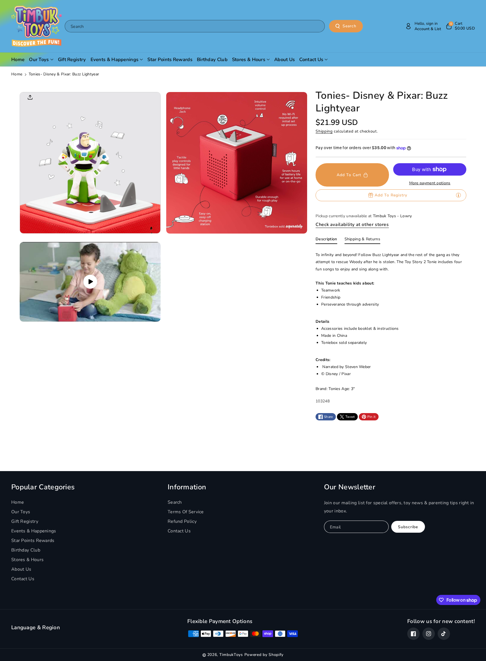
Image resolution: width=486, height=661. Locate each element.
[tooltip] (458, 195)
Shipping (324, 131)
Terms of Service (186, 512)
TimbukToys (231, 654)
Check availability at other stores (352, 224)
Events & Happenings (33, 531)
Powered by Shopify (264, 654)
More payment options (430, 183)
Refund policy (182, 521)
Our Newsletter (349, 487)
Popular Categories (43, 487)
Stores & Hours (27, 560)
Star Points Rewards (33, 540)
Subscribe (408, 527)
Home (16, 74)
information (187, 487)
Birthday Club (25, 550)
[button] (460, 26)
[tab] (326, 240)
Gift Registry (24, 521)
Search (349, 26)
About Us (21, 569)
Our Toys (20, 512)
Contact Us (22, 579)
